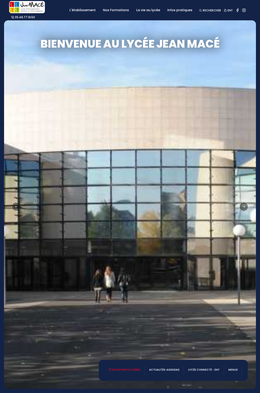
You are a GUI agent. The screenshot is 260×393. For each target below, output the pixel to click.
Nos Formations (116, 10)
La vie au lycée (148, 10)
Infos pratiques (179, 10)
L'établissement (82, 10)
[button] (244, 207)
